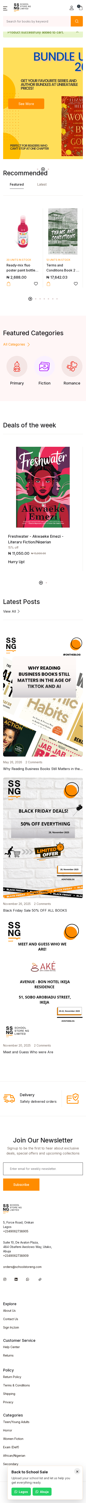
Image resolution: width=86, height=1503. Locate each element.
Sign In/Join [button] (11, 1327)
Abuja (44, 1492)
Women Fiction (13, 1438)
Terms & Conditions (16, 1385)
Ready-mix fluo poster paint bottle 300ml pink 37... (20, 270)
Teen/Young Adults (16, 1422)
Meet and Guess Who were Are (28, 1052)
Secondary (10, 1464)
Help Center (11, 1347)
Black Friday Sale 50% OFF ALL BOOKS (35, 910)
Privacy (8, 1402)
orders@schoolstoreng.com (22, 1267)
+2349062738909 (16, 1255)
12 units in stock (58, 259)
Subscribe (21, 1184)
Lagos (23, 1492)
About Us (9, 1310)
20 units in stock (18, 259)
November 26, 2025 (17, 904)
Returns (8, 1355)
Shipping (9, 1393)
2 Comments (33, 762)
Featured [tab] (17, 184)
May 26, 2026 (12, 762)
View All (10, 611)
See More (26, 104)
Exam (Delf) (11, 1447)
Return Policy (12, 1377)
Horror (7, 1430)
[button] (5, 8)
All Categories (14, 344)
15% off (13, 547)
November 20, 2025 (17, 1045)
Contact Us (10, 1319)
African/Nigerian (14, 1455)
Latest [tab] (42, 184)
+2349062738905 (15, 1231)
